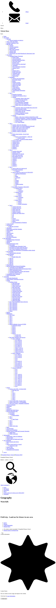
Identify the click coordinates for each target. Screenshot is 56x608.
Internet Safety (9, 437)
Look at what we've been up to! (19, 168)
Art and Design (9, 428)
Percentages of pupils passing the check (18, 247)
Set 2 (16, 370)
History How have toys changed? (23, 110)
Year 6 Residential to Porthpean (19, 222)
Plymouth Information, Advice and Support (19, 271)
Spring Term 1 (15, 144)
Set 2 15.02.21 (18, 341)
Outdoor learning (19, 184)
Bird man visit (15, 390)
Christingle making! (16, 157)
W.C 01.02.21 (18, 383)
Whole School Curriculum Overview (14, 279)
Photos (13, 135)
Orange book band (16, 290)
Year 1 (10, 93)
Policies (8, 242)
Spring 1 (14, 161)
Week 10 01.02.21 (19, 352)
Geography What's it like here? (22, 98)
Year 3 (10, 132)
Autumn (14, 97)
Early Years (12, 315)
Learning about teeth (17, 151)
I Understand (4, 598)
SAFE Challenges (16, 353)
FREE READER (16, 300)
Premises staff (12, 52)
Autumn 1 (14, 159)
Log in (5, 452)
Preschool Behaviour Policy (18, 60)
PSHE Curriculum (13, 433)
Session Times (15, 57)
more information (11, 596)
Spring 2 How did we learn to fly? (20, 128)
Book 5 (14, 332)
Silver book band (16, 297)
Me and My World (16, 80)
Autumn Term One (16, 206)
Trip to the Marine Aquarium (18, 66)
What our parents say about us (16, 40)
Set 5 (16, 360)
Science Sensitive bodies (20, 109)
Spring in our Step (16, 85)
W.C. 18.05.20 (18, 375)
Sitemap (5, 524)
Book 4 (14, 330)
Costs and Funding (16, 58)
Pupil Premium (9, 251)
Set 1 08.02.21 (18, 340)
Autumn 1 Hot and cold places (19, 124)
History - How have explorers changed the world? (26, 117)
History (17, 183)
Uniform (8, 231)
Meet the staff (9, 44)
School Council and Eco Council (14, 444)
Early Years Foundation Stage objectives (18, 301)
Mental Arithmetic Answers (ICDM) (17, 324)
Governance (9, 225)
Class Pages (9, 54)
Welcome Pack (9, 235)
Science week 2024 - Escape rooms (17, 400)
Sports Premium (10, 254)
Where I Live (15, 86)
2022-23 (11, 259)
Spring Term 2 (15, 146)
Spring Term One (16, 209)
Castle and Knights (16, 84)
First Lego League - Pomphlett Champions (19, 403)
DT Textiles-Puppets (20, 114)
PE (16, 179)
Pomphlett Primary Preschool (16, 56)
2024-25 (11, 262)
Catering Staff (12, 51)
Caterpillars (15, 65)
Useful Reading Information (18, 90)
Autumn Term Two (16, 208)
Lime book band (16, 293)
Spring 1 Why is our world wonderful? (21, 127)
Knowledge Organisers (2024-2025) (20, 187)
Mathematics (9, 313)
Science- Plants (18, 120)
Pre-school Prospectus (11, 237)
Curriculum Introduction (12, 278)
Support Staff (12, 48)
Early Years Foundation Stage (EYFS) (18, 249)
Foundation (12, 77)
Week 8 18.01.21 (19, 349)
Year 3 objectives (13, 305)
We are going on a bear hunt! (19, 64)
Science (17, 180)
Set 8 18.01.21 (18, 363)
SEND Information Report (15, 270)
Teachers (11, 45)
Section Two (18, 336)
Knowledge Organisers (17, 169)
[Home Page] (7, 454)
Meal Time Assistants (14, 49)
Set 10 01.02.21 (18, 366)
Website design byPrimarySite (11, 530)
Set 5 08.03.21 (18, 345)
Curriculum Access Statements (16, 267)
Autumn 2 (14, 160)
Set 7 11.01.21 (18, 362)
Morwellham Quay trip (17, 156)
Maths (16, 176)
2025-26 (11, 263)
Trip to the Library (16, 61)
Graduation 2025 (16, 73)
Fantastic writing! (16, 152)
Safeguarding (7, 435)
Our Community (7, 440)
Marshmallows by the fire (18, 154)
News (13, 91)
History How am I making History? (23, 105)
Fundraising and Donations (12, 449)
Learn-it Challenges (16, 367)
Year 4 (10, 150)
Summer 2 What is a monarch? (19, 131)
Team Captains (15, 220)
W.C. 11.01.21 (18, 379)
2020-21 (11, 255)
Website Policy (7, 526)
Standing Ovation (16, 82)
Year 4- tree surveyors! (17, 155)
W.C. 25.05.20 (18, 377)
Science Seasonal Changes (21, 99)
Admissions (9, 241)
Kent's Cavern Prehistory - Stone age (23, 136)
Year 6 (10, 205)
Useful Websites (16, 87)
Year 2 (10, 123)
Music (7, 427)
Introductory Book (16, 325)
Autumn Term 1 (16, 68)
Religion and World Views (18, 213)
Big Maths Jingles (16, 89)
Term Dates (9, 234)
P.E (13, 69)
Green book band (16, 288)
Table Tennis (15, 419)
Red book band (15, 284)
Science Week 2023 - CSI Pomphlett (17, 402)
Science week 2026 (16, 140)
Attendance (9, 227)
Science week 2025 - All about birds (17, 389)
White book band (16, 295)
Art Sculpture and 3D (20, 111)
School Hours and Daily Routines (14, 229)
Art (16, 185)
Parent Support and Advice (12, 441)
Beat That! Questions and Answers (17, 337)
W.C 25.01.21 (18, 382)
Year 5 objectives (13, 308)
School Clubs (9, 447)
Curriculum (6, 276)
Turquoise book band (17, 291)
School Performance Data (12, 243)
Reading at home (13, 282)
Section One (18, 334)
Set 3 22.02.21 (18, 342)
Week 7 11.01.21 (19, 348)
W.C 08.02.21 (18, 385)
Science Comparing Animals (21, 113)
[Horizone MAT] (18, 454)
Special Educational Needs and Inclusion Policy (20, 268)
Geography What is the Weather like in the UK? (26, 107)
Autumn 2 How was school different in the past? (23, 126)
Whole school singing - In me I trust (20, 134)
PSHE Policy (12, 432)
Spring (13, 106)
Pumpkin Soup (15, 62)
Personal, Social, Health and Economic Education (17, 431)
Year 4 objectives (13, 307)
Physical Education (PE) (12, 411)
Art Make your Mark (20, 101)
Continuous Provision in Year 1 (19, 95)
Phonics (8, 312)
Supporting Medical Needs (15, 272)
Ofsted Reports (9, 264)
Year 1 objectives (13, 303)
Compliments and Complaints (13, 274)
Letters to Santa (15, 74)
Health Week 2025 (16, 72)
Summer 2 (14, 148)
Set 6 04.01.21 (18, 346)
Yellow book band (16, 286)
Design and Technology (11, 430)
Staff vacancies (9, 233)
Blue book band (16, 287)
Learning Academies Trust (12, 43)
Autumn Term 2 (16, 143)
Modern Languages (10, 404)
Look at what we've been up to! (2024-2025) (22, 172)
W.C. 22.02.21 (18, 374)
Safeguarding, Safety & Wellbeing (14, 436)
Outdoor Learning (16, 212)
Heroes (14, 81)
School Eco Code (13, 445)
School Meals (9, 230)
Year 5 (10, 167)
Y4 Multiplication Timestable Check (17, 246)
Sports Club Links (13, 426)
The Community (10, 448)
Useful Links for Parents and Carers (14, 439)
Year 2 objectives (13, 304)
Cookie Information (8, 525)
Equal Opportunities (11, 275)
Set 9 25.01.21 (18, 365)
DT (16, 175)
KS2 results (12, 245)
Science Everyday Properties (21, 103)
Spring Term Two (16, 210)
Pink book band (16, 283)
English (17, 181)
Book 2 (14, 328)
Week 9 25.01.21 (19, 350)
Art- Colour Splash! (19, 122)
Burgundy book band (17, 296)
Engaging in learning (17, 94)
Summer (14, 115)
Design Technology (22, 204)
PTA (7, 443)
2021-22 (11, 258)
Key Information (7, 238)
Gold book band (16, 299)
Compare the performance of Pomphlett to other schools (22, 250)
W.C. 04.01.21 (18, 378)
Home (5, 36)
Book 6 (14, 333)
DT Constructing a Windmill (21, 102)
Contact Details (9, 224)
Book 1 (14, 327)
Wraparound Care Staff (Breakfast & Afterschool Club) (22, 53)
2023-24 (11, 260)
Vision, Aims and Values (12, 41)
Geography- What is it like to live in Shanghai (25, 119)
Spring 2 (14, 163)
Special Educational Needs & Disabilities (15, 266)
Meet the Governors (14, 226)
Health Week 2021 (16, 257)
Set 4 (16, 358)
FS (13, 391)
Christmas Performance (20, 173)
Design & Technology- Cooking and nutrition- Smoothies (28, 118)
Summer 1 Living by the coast (19, 130)
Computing (9, 406)
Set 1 (16, 369)
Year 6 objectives (13, 309)
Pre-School (11, 412)
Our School (6, 37)
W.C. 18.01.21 (18, 381)
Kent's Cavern (21, 138)
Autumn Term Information (18, 78)
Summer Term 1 (16, 70)
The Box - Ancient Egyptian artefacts (23, 139)
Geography (17, 177)
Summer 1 (14, 147)
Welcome (8, 39)
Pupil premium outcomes (15, 253)
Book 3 (14, 329)
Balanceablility (15, 415)
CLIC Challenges (16, 338)
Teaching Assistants (13, 47)
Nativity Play (15, 76)
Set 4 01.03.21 (18, 344)
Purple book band (16, 292)
